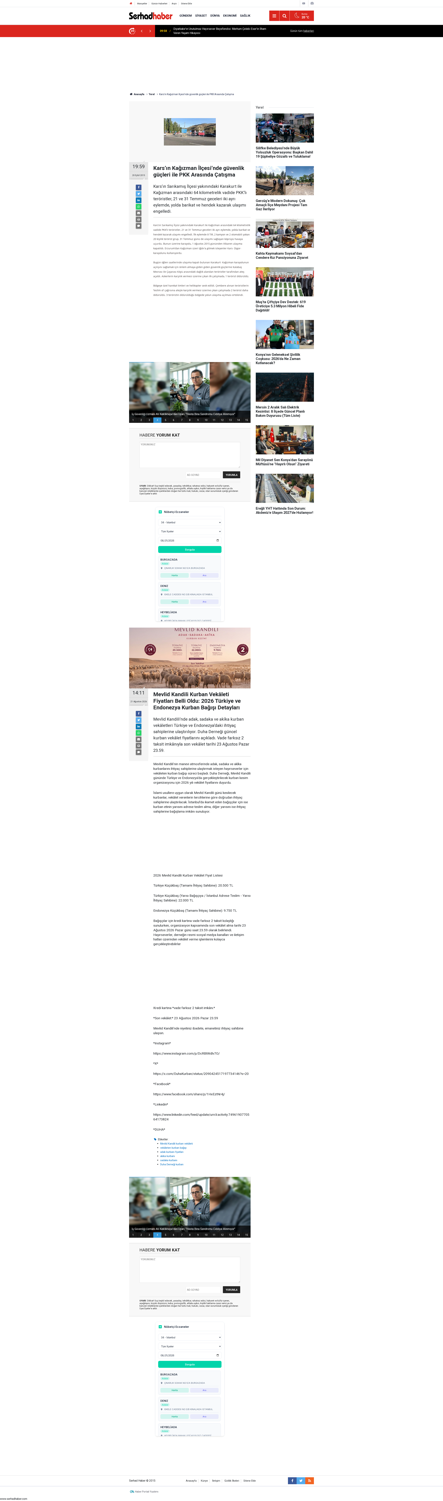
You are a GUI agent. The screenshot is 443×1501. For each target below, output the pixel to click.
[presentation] (141, 31)
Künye (204, 1480)
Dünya (215, 15)
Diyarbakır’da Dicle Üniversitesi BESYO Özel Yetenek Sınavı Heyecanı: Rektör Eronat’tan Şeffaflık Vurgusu (219, 31)
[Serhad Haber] (151, 15)
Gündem (185, 15)
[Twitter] (138, 194)
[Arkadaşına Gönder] (138, 213)
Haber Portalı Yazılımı (146, 1491)
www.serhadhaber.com (13, 1498)
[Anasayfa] (131, 3)
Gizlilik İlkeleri (231, 1480)
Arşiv (174, 3)
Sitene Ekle (186, 3)
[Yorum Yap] (138, 226)
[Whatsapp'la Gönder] (138, 206)
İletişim (216, 1480)
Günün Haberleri (159, 3)
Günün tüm (302, 31)
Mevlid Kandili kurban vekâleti (176, 1143)
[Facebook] (138, 187)
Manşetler (142, 3)
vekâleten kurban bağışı (173, 1147)
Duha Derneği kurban (171, 1164)
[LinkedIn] (138, 200)
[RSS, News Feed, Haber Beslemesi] (309, 1480)
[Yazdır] (138, 219)
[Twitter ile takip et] (301, 1480)
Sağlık (245, 15)
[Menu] (274, 16)
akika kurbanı (167, 1156)
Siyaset (201, 15)
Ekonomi (230, 15)
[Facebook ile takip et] (292, 1480)
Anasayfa (191, 1480)
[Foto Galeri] (312, 3)
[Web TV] (304, 3)
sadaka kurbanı (168, 1160)
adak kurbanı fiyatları (171, 1152)
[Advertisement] (221, 63)
